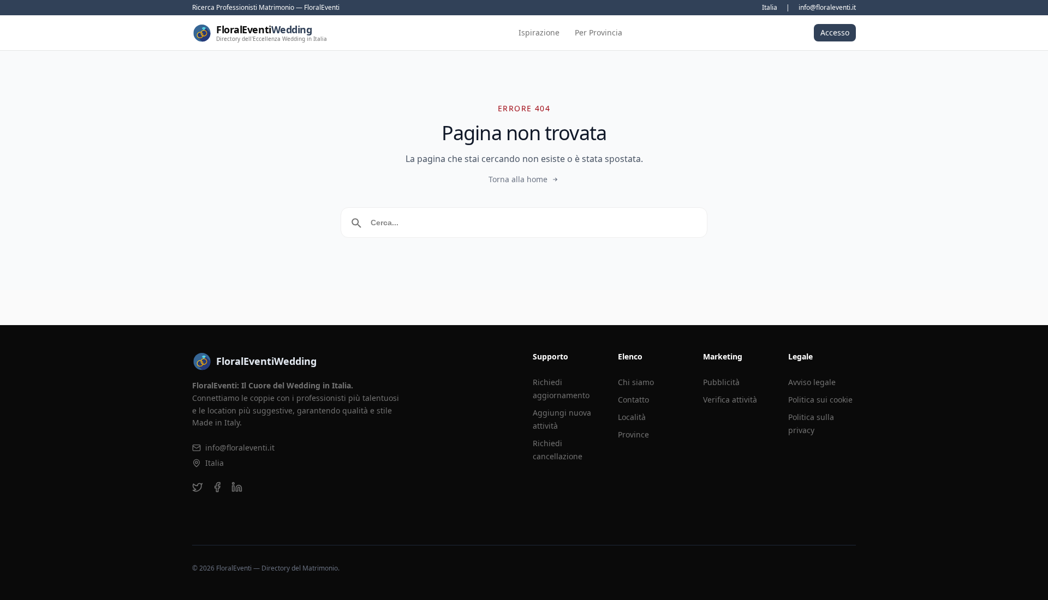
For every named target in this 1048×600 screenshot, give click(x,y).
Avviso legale (812, 382)
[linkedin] (236, 487)
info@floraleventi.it (827, 7)
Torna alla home (518, 179)
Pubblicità (721, 382)
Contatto (633, 399)
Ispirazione (539, 32)
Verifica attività (730, 399)
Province (633, 434)
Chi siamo (636, 382)
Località (632, 417)
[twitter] (197, 487)
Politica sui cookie (820, 399)
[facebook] (217, 487)
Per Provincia (598, 32)
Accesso (834, 32)
